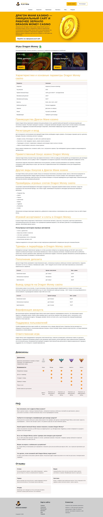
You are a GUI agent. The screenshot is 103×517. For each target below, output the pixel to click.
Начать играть (71, 3)
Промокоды (48, 9)
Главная (30, 9)
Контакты (57, 9)
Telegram (72, 9)
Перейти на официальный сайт (28, 39)
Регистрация (82, 3)
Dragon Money (21, 507)
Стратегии (38, 9)
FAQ (65, 9)
